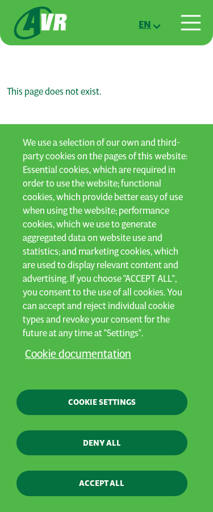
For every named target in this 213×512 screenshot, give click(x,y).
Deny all (102, 443)
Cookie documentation (78, 353)
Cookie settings (102, 402)
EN (145, 24)
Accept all (101, 483)
